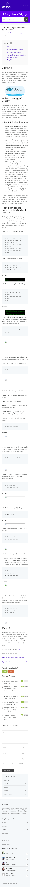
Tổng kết (9, 60)
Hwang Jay (19, 33)
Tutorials (6, 787)
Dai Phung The (10, 857)
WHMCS (6, 784)
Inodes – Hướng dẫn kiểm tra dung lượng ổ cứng (10, 717)
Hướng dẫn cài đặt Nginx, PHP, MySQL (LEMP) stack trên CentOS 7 (11, 710)
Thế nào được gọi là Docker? (15, 49)
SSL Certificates (8, 794)
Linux (3, 837)
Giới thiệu (9, 47)
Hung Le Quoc (10, 863)
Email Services (5, 840)
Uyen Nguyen (10, 873)
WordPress (6, 780)
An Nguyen (9, 868)
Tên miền (6, 790)
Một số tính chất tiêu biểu (14, 52)
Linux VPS (8, 35)
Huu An (8, 852)
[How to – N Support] (7, 7)
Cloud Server (5, 833)
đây (20, 649)
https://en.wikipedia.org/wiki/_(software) (13, 657)
